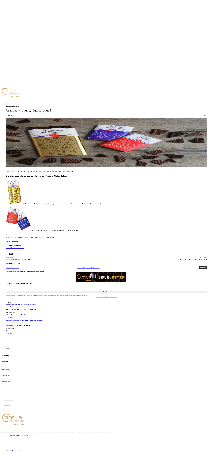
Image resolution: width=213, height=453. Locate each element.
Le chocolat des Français (28, 171)
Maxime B (10, 115)
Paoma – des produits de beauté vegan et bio (17, 330)
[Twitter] (16, 85)
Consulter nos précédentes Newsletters (106, 297)
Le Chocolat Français (19, 253)
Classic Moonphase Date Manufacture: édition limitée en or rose (16, 358)
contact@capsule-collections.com (19, 435)
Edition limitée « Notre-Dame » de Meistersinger (18, 325)
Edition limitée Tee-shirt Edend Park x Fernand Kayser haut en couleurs (25, 271)
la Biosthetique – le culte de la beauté (15, 314)
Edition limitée (4, 104)
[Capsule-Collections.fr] (27, 92)
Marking (9, 451)
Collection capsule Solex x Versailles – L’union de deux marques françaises (24, 320)
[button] (79, 100)
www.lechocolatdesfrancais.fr (15, 248)
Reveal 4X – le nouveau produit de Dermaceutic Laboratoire (21, 309)
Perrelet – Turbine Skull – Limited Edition (88, 268)
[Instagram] (14, 85)
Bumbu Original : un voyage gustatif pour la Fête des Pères (21, 304)
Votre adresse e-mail (12, 286)
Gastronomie (16, 106)
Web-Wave (15, 451)
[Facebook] (12, 85)
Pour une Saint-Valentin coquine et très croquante (193, 259)
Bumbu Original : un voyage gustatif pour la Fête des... (14, 346)
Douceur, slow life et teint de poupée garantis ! (18, 259)
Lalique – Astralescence (12, 268)
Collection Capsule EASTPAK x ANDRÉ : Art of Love (14, 352)
